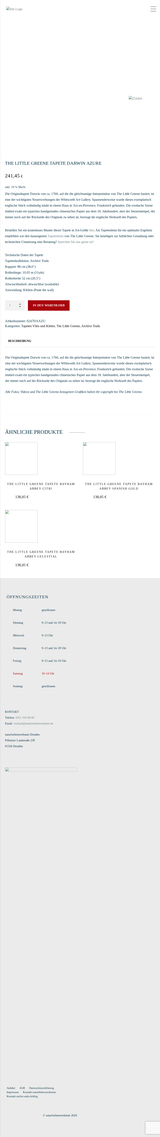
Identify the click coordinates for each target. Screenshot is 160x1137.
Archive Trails (90, 326)
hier (91, 230)
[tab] (19, 341)
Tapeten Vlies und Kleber (38, 326)
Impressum (13, 1092)
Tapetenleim (56, 236)
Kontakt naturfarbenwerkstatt (39, 1092)
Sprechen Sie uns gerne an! (76, 242)
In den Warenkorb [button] (50, 497)
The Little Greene (68, 326)
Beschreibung (19, 341)
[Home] (14, 8)
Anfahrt (11, 1088)
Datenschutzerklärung (41, 1088)
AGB (22, 1088)
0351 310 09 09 (25, 717)
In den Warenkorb (49, 305)
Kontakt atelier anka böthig (22, 1096)
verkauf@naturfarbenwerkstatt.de (33, 723)
